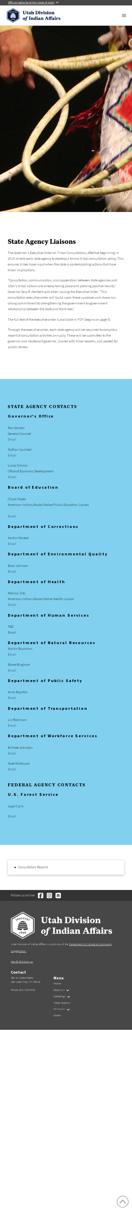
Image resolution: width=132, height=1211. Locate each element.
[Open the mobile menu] (124, 16)
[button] (66, 867)
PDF (80, 319)
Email (12, 439)
